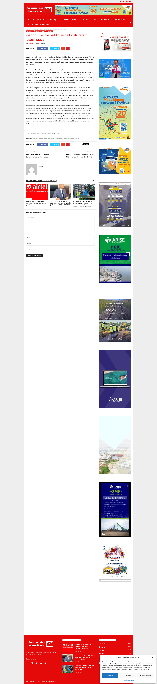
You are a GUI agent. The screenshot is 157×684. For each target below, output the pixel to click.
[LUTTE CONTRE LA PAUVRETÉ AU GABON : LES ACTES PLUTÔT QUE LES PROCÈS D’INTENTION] (60, 192)
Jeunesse (68, 138)
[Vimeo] (123, 1)
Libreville (75, 138)
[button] (153, 658)
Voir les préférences (145, 676)
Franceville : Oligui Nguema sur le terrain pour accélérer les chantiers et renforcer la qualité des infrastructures (84, 204)
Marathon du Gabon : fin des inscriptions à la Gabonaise (37, 156)
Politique (54, 20)
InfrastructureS (40, 31)
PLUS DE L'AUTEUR (49, 180)
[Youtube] (130, 1)
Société (75, 20)
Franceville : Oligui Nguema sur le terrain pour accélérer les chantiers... (84, 667)
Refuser (128, 676)
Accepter (110, 676)
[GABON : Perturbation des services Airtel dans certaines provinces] (37, 192)
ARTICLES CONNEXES (34, 180)
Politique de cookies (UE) (38, 24)
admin (31, 43)
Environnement (118, 20)
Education (104, 20)
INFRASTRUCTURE (59, 138)
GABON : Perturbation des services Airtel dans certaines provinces (36, 203)
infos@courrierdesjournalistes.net (47, 659)
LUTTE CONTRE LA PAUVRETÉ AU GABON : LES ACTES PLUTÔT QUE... (85, 657)
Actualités (42, 20)
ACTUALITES (30, 31)
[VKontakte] (127, 1)
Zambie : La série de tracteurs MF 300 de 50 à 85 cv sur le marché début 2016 (79, 156)
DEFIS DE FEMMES (36, 138)
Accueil (31, 20)
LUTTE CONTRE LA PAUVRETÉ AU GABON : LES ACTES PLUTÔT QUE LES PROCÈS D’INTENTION (60, 203)
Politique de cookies (128, 680)
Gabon (52, 138)
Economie (65, 20)
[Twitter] (120, 1)
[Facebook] (117, 1)
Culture (85, 20)
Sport (94, 20)
